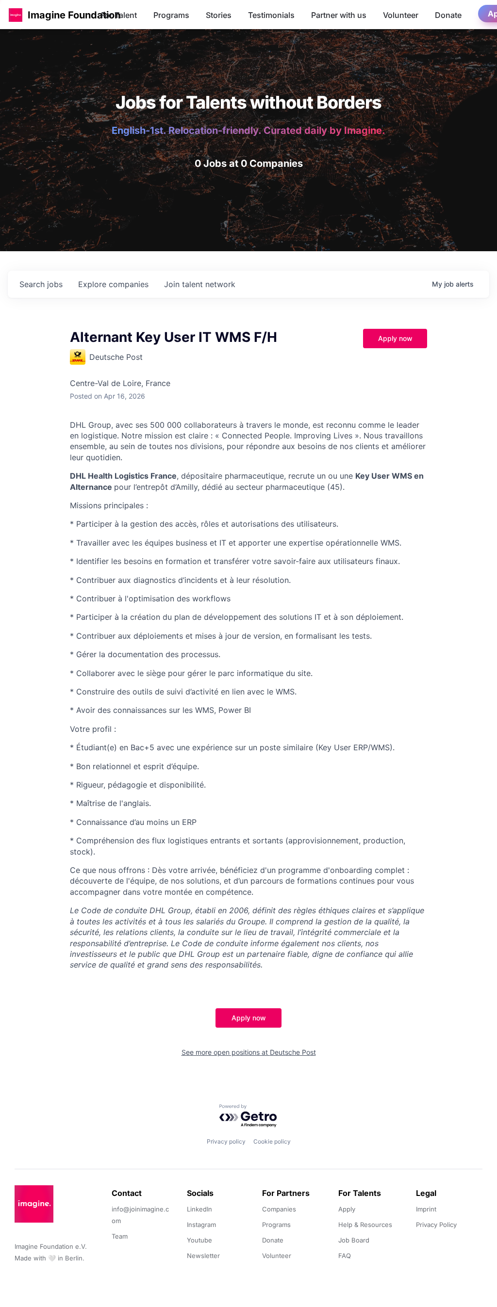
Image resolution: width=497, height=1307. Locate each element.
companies (113, 284)
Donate (448, 15)
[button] (15, 15)
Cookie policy (272, 1141)
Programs (171, 15)
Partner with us (338, 15)
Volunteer (400, 15)
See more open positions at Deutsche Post (249, 1052)
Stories (219, 15)
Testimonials (271, 15)
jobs (41, 284)
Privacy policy (226, 1141)
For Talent (119, 15)
